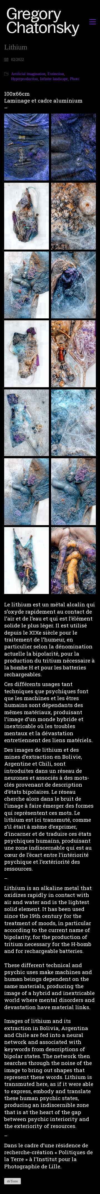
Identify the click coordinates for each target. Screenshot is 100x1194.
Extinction (56, 74)
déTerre (12, 1181)
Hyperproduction (24, 79)
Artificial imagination (28, 74)
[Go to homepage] (44, 21)
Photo (74, 79)
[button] (92, 22)
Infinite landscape (54, 79)
